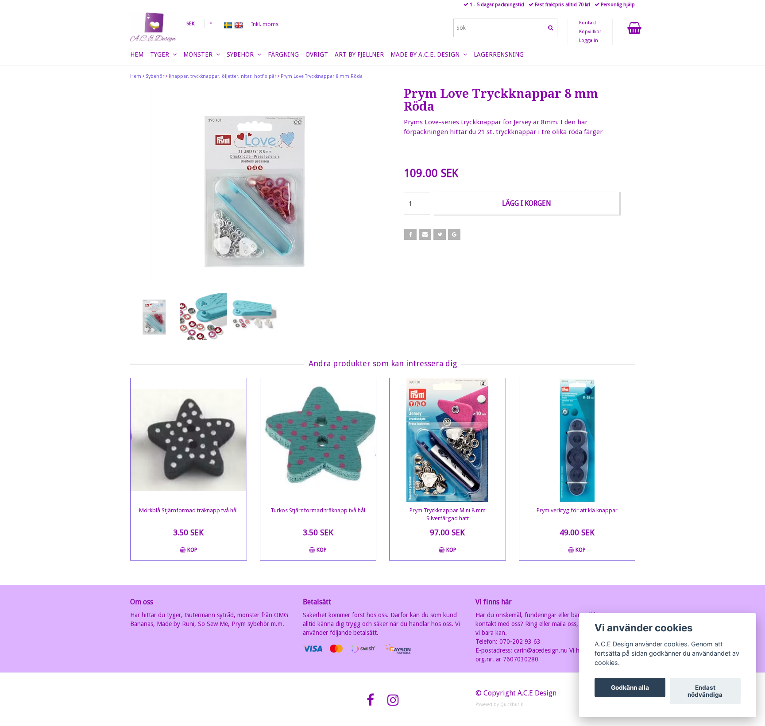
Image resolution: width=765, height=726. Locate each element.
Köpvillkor (590, 32)
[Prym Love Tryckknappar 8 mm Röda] (253, 189)
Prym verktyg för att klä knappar (577, 510)
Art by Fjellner (359, 54)
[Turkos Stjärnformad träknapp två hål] (318, 440)
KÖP (191, 550)
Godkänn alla (630, 687)
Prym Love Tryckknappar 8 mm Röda (322, 76)
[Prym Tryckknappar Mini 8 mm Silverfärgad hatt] (448, 440)
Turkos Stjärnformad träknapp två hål (317, 510)
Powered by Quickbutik (499, 704)
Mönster (199, 54)
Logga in (588, 40)
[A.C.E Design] (153, 27)
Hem (135, 76)
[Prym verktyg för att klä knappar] (577, 440)
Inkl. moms (264, 24)
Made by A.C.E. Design (426, 54)
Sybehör (155, 76)
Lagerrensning (499, 54)
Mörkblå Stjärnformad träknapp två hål (188, 510)
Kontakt (587, 23)
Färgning (283, 54)
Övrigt (316, 54)
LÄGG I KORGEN (526, 203)
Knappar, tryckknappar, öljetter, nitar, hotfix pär (222, 76)
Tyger (161, 54)
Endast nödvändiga (705, 691)
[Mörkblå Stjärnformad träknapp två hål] (189, 440)
